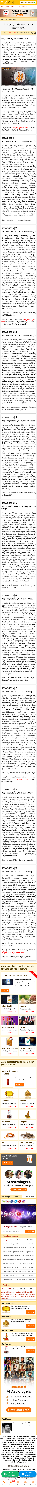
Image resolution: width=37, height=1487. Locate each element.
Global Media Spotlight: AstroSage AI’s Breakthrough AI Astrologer (19, 1446)
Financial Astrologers (11, 1478)
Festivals (6, 1285)
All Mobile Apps (29, 1196)
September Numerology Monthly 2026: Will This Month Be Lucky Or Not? (19, 1271)
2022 (6, 19)
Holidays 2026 (17, 1289)
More (24, 7)
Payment (10, 1458)
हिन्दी (2, 7)
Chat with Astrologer (28, 2)
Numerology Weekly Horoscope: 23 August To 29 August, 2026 (19, 1260)
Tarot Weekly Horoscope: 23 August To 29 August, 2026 (19, 1267)
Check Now (11, 1012)
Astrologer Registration (19, 1462)
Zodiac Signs (31, 1438)
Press (5, 1444)
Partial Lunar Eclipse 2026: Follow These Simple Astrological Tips (19, 1244)
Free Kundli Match (24, 1440)
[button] (3, 13)
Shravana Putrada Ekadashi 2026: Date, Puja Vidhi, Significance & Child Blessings (19, 1256)
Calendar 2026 (28, 1289)
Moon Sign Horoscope (15, 1442)
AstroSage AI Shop (9, 1436)
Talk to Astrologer (11, 1474)
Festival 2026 (6, 1289)
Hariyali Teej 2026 (20, 1294)
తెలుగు (13, 7)
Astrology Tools (30, 1454)
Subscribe (30, 1231)
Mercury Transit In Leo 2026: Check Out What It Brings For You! (19, 1263)
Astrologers (11, 1438)
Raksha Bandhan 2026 (28, 1296)
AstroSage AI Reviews (19, 1450)
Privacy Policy (19, 1458)
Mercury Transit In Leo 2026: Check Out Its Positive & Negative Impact (19, 1275)
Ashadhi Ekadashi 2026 (26, 1292)
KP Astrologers (24, 1478)
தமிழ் (7, 7)
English (7, 1240)
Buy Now (9, 1162)
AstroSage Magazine (11, 1236)
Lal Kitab (31, 1450)
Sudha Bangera (12, 32)
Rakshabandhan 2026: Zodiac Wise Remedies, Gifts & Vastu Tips (19, 1279)
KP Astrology (29, 1442)
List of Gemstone (23, 1436)
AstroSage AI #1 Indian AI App (18, 1444)
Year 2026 (30, 1240)
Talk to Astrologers (8, 1469)
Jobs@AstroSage (26, 1460)
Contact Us (26, 1456)
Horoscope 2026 (7, 1452)
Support (15, 1460)
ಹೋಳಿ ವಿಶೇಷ (12, 19)
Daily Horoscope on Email (28, 1227)
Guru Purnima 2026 (7, 1294)
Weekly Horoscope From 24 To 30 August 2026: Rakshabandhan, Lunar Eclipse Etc (19, 1252)
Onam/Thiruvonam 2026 (13, 1296)
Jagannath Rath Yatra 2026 (10, 1292)
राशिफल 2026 (19, 1452)
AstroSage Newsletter (10, 1227)
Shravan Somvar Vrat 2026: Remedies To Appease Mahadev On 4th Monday (19, 1248)
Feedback (5, 1456)
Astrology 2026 (18, 1454)
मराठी (18, 7)
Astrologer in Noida (9, 1440)
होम (2, 19)
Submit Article (15, 1456)
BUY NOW (5, 991)
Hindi (18, 1240)
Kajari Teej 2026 (6, 1298)
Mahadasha (20, 1438)
